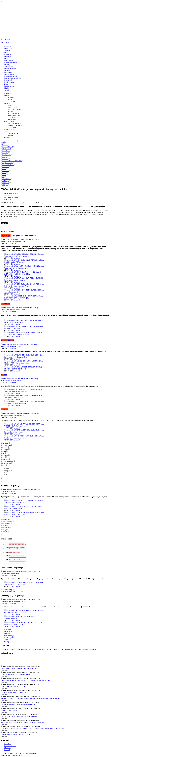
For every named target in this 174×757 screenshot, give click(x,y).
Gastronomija (9, 121)
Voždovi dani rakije (10, 618)
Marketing (8, 748)
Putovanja (7, 103)
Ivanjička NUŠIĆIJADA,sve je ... (14, 262)
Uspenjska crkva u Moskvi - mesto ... (16, 256)
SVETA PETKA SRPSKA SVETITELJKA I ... (17, 298)
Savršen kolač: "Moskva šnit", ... (11, 573)
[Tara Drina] (6, 151)
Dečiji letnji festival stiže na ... (14, 624)
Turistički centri (13, 113)
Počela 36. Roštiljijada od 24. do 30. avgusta (15, 674)
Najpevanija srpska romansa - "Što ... (16, 286)
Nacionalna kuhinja (14, 123)
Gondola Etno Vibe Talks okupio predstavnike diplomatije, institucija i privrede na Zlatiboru (32, 698)
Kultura (10, 99)
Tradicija (11, 97)
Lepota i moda (13, 133)
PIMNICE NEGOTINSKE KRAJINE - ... (16, 369)
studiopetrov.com (16, 755)
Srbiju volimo (13, 193)
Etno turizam (12, 107)
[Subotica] (5, 153)
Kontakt (7, 750)
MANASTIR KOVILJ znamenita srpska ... (17, 363)
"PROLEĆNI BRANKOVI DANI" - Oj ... (16, 392)
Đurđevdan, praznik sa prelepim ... (15, 438)
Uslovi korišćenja (10, 746)
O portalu (7, 744)
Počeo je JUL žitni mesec (12, 328)
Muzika (10, 135)
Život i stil (7, 131)
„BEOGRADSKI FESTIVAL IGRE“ (14, 397)
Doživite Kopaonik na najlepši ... (15, 508)
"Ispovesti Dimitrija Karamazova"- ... (16, 268)
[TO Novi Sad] (6, 149)
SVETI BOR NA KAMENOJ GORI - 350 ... (17, 274)
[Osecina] (5, 145)
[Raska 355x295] (7, 522)
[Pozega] (5, 185)
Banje (10, 105)
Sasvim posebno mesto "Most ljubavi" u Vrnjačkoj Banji (19, 668)
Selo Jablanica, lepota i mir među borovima (15, 734)
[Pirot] (4, 169)
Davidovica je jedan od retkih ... (11, 346)
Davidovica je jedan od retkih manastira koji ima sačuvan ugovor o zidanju (26, 680)
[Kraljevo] (5, 159)
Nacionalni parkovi (14, 109)
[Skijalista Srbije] (7, 163)
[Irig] (3, 177)
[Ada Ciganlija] (7, 155)
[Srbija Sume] (6, 179)
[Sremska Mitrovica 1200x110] (12, 161)
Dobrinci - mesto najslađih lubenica (13, 241)
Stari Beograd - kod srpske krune (15, 403)
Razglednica (12, 119)
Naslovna (7, 93)
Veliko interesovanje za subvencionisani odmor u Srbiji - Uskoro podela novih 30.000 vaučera (32, 728)
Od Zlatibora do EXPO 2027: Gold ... (15, 612)
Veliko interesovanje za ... (9, 491)
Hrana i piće (12, 127)
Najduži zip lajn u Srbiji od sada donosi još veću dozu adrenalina (22, 722)
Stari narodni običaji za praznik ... (15, 357)
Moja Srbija (8, 95)
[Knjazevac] (6, 171)
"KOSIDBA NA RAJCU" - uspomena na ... (17, 426)
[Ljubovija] (5, 181)
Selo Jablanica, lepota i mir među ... (16, 502)
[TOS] (4, 143)
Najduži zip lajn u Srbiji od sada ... (15, 514)
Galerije (7, 137)
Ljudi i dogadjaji (9, 129)
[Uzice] (4, 173)
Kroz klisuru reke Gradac (9, 710)
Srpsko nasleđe (7, 340)
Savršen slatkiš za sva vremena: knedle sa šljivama (18, 704)
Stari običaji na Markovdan (13, 432)
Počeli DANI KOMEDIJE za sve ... (11, 381)
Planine (10, 111)
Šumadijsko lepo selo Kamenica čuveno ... (18, 334)
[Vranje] (4, 157)
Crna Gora (11, 117)
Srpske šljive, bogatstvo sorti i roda (13, 310)
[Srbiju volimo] (6, 39)
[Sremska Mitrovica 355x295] (12, 592)
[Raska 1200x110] (8, 147)
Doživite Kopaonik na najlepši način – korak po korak (19, 716)
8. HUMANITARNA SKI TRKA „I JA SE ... (13, 601)
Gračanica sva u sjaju (11, 292)
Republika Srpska (14, 115)
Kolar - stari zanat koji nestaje (14, 280)
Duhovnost (12, 101)
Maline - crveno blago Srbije (13, 323)
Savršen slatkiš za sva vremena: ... (15, 584)
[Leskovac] (5, 167)
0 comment (12, 243)
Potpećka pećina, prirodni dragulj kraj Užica (15, 692)
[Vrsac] (4, 175)
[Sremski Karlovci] (8, 165)
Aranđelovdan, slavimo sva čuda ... (12, 415)
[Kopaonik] (6, 183)
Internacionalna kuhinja (16, 125)
